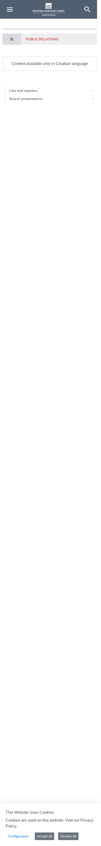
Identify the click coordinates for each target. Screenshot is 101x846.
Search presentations (25, 99)
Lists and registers (23, 91)
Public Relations (42, 39)
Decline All (68, 836)
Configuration (18, 836)
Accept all (44, 836)
